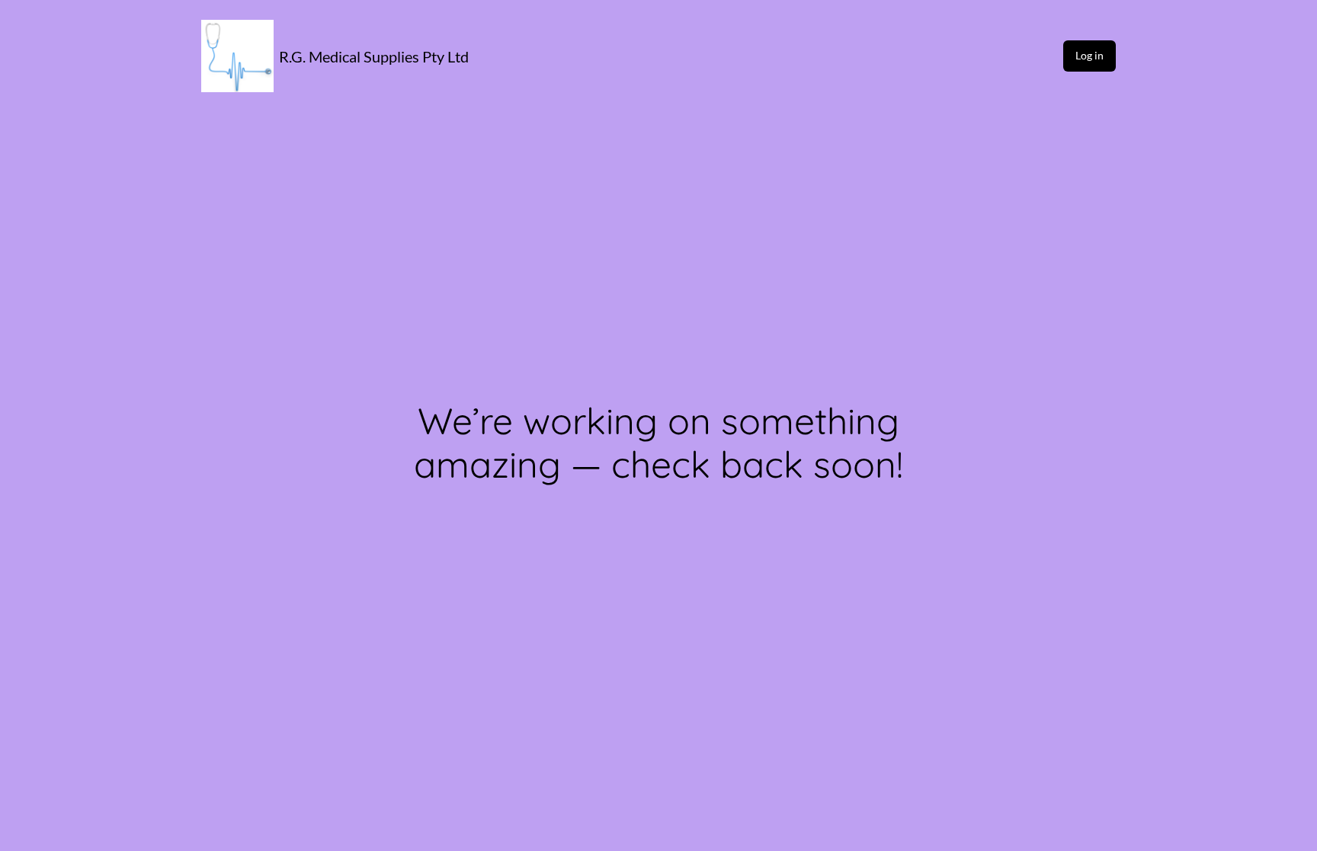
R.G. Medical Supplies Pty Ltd (374, 56)
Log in (1089, 55)
